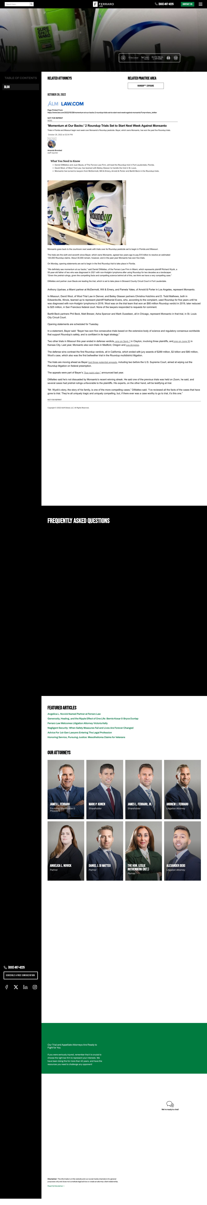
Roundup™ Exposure (65, 85)
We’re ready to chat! (170, 1108)
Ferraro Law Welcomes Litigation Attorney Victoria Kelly (78, 722)
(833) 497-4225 (166, 4)
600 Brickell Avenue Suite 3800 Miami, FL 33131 (190, 1133)
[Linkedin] (176, 1180)
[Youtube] (184, 1180)
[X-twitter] (169, 1180)
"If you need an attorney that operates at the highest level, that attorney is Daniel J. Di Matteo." (163, 945)
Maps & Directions (191, 1141)
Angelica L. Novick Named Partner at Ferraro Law (74, 713)
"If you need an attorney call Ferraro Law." (75, 987)
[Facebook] (162, 1180)
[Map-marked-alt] (198, 1180)
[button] (163, 1052)
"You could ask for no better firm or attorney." (156, 987)
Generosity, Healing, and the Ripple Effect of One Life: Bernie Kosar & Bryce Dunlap (93, 717)
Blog (7, 87)
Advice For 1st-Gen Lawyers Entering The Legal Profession (80, 731)
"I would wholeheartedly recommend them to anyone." (81, 943)
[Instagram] (191, 1180)
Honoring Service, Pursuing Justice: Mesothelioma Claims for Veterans (86, 736)
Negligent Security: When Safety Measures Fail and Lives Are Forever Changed (90, 727)
